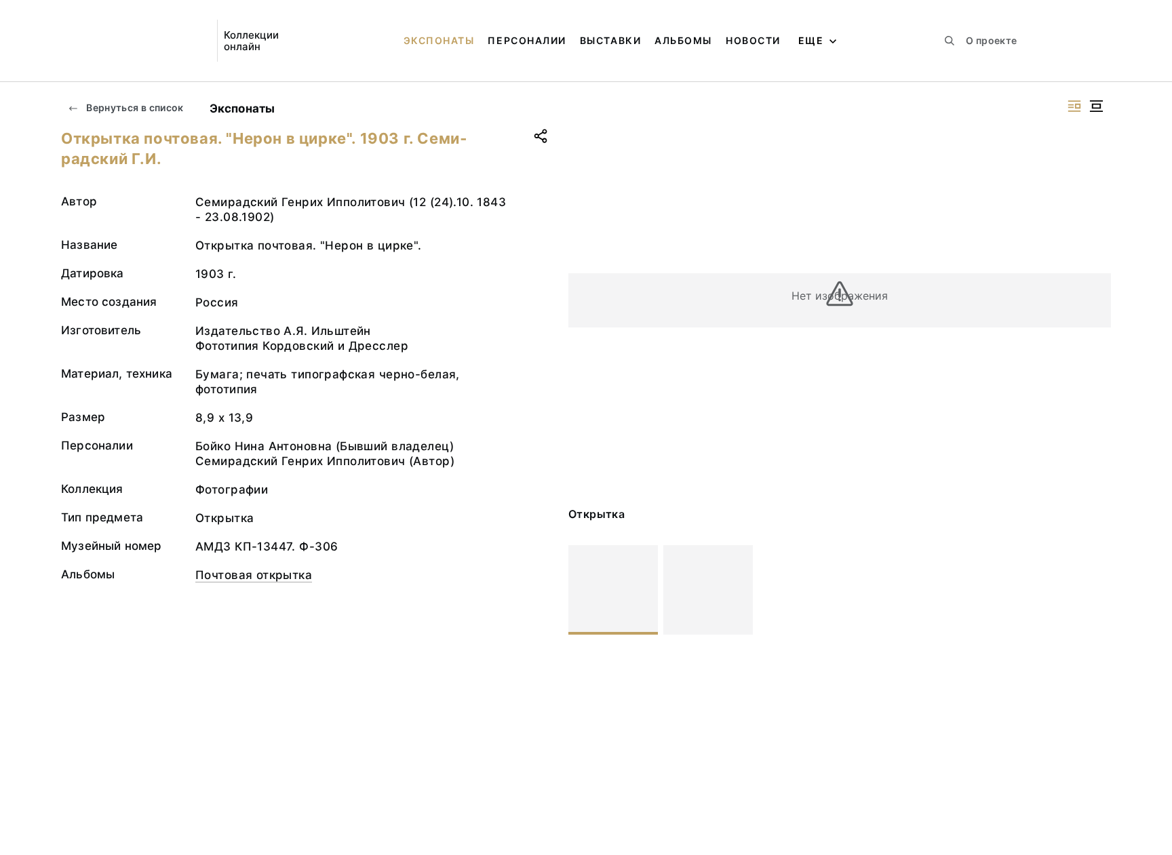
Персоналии (527, 40)
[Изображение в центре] (1096, 106)
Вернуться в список (134, 107)
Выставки (610, 40)
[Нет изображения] (613, 590)
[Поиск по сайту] (949, 40)
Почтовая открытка (253, 575)
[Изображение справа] (1074, 106)
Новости (753, 40)
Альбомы (683, 40)
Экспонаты (439, 40)
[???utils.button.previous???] (584, 590)
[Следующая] (1094, 590)
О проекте (991, 40)
